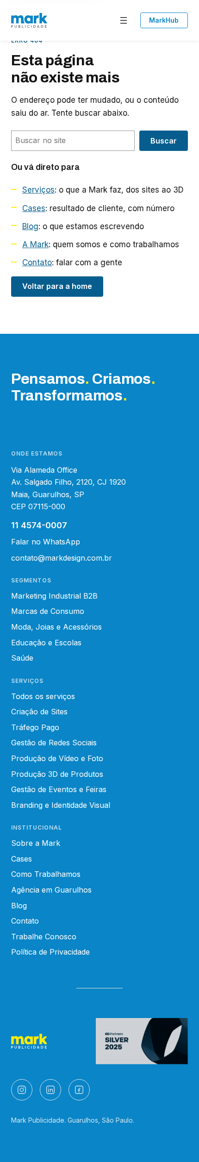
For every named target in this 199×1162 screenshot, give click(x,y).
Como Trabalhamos (46, 874)
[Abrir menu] (123, 20)
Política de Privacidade (50, 951)
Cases (33, 208)
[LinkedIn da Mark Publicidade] (50, 1089)
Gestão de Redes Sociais (54, 742)
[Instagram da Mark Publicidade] (21, 1089)
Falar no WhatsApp (45, 541)
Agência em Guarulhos (51, 889)
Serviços (38, 189)
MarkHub (164, 20)
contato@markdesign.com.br (61, 557)
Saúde (22, 657)
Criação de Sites (39, 711)
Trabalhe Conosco (43, 936)
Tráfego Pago (35, 727)
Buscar (163, 140)
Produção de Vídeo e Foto (57, 758)
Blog (30, 226)
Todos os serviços (43, 696)
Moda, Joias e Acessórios (56, 626)
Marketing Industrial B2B (54, 595)
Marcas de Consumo (47, 611)
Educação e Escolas (46, 642)
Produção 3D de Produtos (57, 774)
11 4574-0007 (39, 525)
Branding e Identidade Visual (60, 805)
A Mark (35, 244)
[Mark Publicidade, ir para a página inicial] (29, 20)
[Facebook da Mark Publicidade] (79, 1089)
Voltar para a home (57, 286)
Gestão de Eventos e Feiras (58, 789)
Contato (37, 262)
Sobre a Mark (35, 843)
